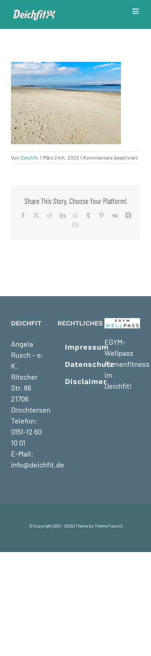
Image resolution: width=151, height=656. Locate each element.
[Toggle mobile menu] (136, 11)
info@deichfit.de (37, 464)
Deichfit (29, 157)
